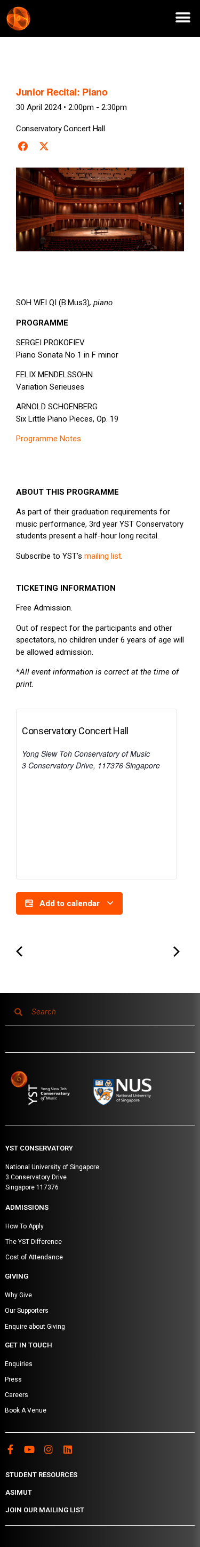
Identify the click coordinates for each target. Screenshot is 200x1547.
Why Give (18, 1295)
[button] (183, 17)
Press (13, 1379)
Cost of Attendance (34, 1257)
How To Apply (24, 1226)
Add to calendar (69, 903)
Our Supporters (27, 1310)
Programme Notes (48, 438)
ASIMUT (18, 1492)
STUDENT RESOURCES (41, 1475)
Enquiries (19, 1364)
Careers (16, 1395)
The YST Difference (33, 1241)
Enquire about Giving (35, 1326)
